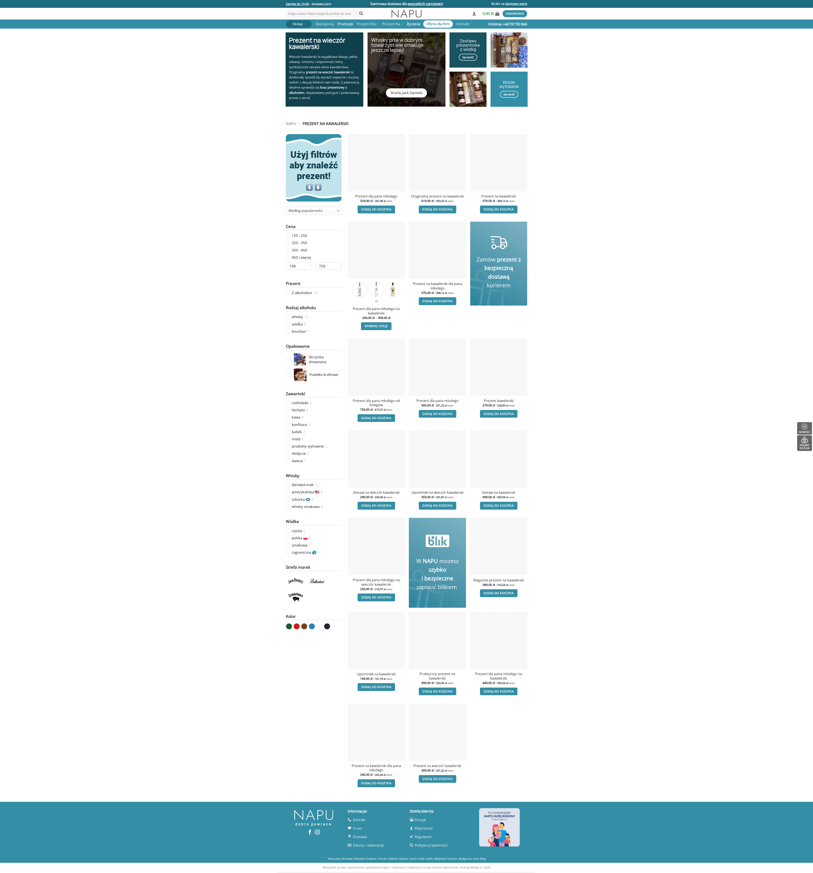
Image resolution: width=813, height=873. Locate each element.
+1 (376, 301)
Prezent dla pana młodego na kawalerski (376, 311)
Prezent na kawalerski (498, 196)
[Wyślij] (361, 13)
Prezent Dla (366, 24)
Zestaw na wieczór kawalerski (376, 492)
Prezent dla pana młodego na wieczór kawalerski (376, 582)
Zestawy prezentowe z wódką (468, 45)
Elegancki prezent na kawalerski (498, 580)
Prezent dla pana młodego (376, 196)
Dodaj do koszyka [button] (376, 209)
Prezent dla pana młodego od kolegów (376, 403)
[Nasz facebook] (309, 832)
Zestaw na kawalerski (498, 492)
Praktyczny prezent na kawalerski (437, 676)
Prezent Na (391, 24)
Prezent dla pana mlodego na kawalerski (498, 676)
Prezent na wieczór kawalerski (437, 766)
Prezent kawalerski (499, 401)
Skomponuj (325, 24)
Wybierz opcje (376, 326)
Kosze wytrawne (509, 84)
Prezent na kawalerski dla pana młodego (437, 286)
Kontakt (463, 24)
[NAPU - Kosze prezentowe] (406, 14)
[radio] (359, 289)
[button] (474, 13)
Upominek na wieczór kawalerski (437, 492)
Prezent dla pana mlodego (437, 401)
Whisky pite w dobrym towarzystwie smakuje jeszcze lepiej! (397, 44)
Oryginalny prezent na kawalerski (437, 196)
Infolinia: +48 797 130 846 (507, 24)
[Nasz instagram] (317, 832)
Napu (291, 123)
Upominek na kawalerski (376, 674)
